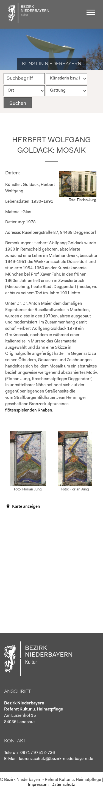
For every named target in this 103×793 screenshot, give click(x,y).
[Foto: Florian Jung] (28, 485)
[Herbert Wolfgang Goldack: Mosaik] (77, 195)
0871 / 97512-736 (37, 753)
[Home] (28, 22)
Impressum (38, 785)
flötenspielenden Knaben (28, 410)
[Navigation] (92, 14)
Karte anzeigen (26, 507)
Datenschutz (63, 785)
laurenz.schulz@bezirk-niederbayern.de (56, 759)
